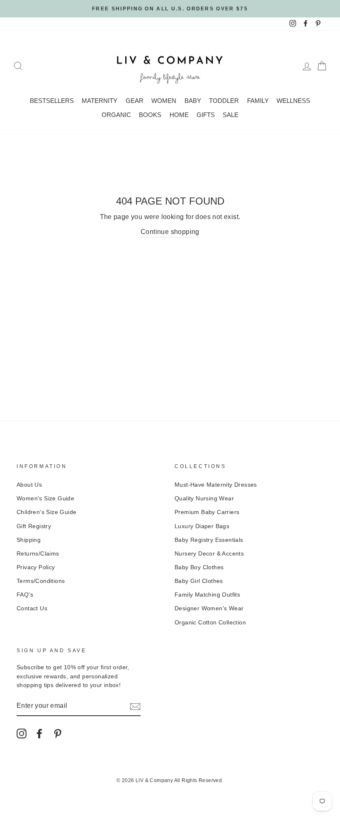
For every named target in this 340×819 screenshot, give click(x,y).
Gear (134, 100)
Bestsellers (52, 100)
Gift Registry (34, 526)
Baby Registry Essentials (209, 540)
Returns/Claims (38, 554)
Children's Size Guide (46, 512)
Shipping (29, 540)
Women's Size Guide (45, 498)
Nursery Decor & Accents (209, 554)
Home (179, 114)
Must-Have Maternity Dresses (216, 485)
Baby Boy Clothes (199, 567)
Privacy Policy (36, 567)
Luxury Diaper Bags (202, 526)
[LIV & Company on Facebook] (39, 734)
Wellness (293, 100)
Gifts (206, 114)
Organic (116, 114)
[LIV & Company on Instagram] (22, 734)
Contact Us (32, 608)
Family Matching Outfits (207, 595)
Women (163, 100)
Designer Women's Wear (209, 608)
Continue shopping (170, 231)
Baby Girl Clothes (199, 581)
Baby (193, 100)
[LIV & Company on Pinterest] (58, 734)
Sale (230, 114)
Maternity (99, 100)
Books (150, 114)
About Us (29, 485)
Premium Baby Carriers (207, 512)
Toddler (224, 100)
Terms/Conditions (41, 581)
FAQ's (25, 595)
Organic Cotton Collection (210, 622)
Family (258, 100)
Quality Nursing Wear (204, 498)
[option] (170, 8)
